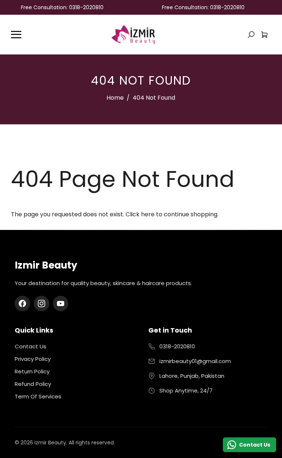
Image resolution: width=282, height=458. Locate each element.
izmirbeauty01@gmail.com (195, 361)
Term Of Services (38, 396)
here (148, 214)
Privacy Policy (33, 359)
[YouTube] (60, 303)
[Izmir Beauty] (133, 34)
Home (115, 97)
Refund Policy (33, 384)
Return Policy (32, 371)
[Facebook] (22, 303)
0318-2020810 (177, 346)
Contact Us (30, 346)
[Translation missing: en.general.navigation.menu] (16, 34)
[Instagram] (41, 303)
